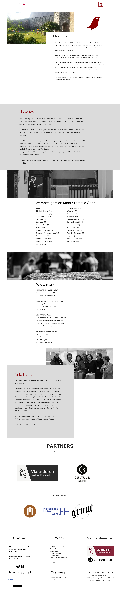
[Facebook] (22, 566)
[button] (100, 4)
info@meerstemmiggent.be (19, 556)
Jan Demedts (41, 320)
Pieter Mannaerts (42, 323)
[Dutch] (19, 4)
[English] (23, 4)
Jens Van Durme (42, 326)
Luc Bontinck (41, 318)
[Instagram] (18, 566)
